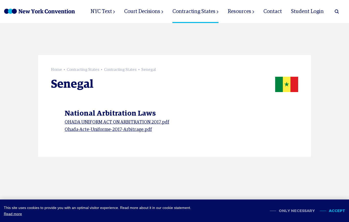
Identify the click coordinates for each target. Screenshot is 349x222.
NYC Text (101, 11)
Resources (239, 11)
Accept (337, 211)
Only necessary (297, 211)
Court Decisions (142, 11)
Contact (272, 11)
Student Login (307, 11)
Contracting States (193, 11)
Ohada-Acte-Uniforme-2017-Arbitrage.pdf (108, 129)
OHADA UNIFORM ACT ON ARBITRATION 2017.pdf (117, 122)
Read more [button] (13, 214)
